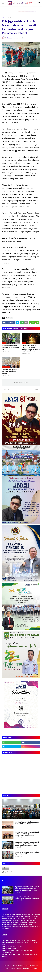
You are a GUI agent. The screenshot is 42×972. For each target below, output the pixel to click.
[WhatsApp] (22, 322)
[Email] (26, 322)
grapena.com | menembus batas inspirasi (26, 968)
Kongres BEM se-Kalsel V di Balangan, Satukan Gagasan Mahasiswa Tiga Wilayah (27, 897)
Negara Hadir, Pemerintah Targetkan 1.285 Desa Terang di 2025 (10, 347)
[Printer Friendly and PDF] (34, 322)
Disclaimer (7, 965)
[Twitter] (17, 322)
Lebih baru (6, 389)
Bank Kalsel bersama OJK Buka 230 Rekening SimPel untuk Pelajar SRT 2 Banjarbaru (27, 823)
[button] (2, 3)
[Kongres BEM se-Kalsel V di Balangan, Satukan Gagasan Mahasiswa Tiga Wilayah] (7, 900)
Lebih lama (36, 389)
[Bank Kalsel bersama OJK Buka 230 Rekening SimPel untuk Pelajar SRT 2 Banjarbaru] (7, 825)
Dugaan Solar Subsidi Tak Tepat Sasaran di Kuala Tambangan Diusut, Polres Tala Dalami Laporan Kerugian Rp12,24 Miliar (27, 843)
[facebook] (30, 742)
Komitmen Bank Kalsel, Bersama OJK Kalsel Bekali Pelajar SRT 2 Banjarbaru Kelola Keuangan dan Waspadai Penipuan (27, 833)
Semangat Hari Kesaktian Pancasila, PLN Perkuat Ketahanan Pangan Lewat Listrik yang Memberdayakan (31, 348)
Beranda (4, 17)
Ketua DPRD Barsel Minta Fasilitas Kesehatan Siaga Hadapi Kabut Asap (27, 853)
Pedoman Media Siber (18, 965)
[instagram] (30, 746)
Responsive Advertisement (21, 382)
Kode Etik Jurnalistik (32, 965)
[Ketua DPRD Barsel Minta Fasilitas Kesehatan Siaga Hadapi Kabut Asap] (7, 855)
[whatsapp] (11, 742)
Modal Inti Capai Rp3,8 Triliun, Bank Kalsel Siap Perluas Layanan (10, 371)
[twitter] (11, 746)
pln (11, 317)
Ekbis (9, 17)
